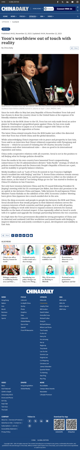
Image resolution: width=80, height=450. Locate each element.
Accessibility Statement (9, 429)
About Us (4, 420)
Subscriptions (6, 426)
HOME (5, 16)
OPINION (5, 22)
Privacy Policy (5, 432)
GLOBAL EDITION (14, 2)
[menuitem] (37, 9)
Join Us (14, 426)
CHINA (3, 2)
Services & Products (15, 420)
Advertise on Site (6, 423)
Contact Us (17, 423)
